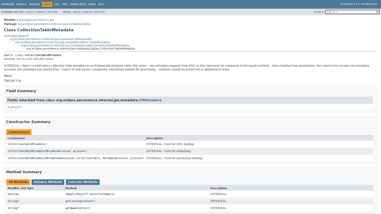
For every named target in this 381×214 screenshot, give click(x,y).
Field (29, 12)
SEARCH (318, 12)
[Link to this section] (39, 91)
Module (21, 4)
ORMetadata (150, 100)
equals (70, 194)
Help (101, 4)
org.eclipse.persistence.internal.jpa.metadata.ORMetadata (51, 39)
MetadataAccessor (58, 151)
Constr (40, 12)
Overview (7, 4)
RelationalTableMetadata (35, 58)
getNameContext (76, 208)
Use (56, 4)
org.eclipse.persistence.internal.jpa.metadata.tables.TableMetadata (62, 42)
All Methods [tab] (18, 181)
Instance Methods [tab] (48, 181)
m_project (15, 107)
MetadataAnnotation (60, 158)
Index (92, 4)
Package (34, 4)
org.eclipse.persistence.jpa (35, 19)
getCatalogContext (78, 201)
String (12, 201)
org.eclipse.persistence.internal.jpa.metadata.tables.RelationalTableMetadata (75, 45)
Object (81, 194)
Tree (65, 4)
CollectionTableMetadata (26, 144)
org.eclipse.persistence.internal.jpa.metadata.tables (54, 24)
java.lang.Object (15, 35)
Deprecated (78, 4)
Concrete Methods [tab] (82, 181)
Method (53, 12)
